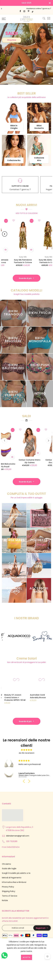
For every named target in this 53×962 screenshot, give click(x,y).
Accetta (26, 957)
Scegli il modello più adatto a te (16, 873)
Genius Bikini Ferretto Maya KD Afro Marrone (41, 261)
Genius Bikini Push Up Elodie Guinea (14, 461)
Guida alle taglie (9, 868)
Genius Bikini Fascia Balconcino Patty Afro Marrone (15, 262)
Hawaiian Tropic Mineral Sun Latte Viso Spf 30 (40, 696)
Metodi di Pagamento (11, 877)
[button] (24, 781)
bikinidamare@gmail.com (17, 835)
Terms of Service (9, 896)
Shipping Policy (8, 891)
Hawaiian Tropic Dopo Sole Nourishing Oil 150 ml (14, 696)
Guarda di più (25, 278)
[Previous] (4, 234)
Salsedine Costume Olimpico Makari (39, 467)
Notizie (5, 900)
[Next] (48, 234)
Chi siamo (6, 864)
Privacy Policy (8, 886)
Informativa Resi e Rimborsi (14, 882)
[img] (26, 750)
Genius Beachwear (15, 257)
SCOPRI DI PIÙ (18, 80)
